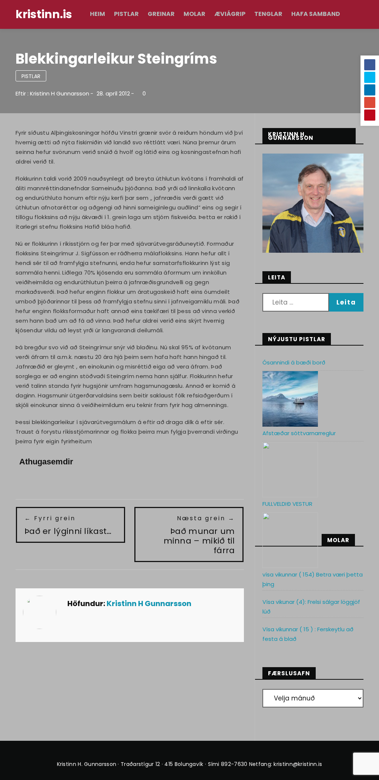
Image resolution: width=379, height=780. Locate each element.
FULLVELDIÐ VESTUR (287, 504)
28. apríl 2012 (113, 93)
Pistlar (126, 14)
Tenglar (268, 14)
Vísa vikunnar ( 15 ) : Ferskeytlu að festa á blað (307, 634)
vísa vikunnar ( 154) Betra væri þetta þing (312, 579)
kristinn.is (44, 14)
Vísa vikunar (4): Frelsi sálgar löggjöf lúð (311, 606)
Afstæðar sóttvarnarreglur (299, 433)
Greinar (161, 14)
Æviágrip (229, 14)
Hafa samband (315, 14)
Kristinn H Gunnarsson (59, 93)
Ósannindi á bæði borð (293, 362)
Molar (194, 14)
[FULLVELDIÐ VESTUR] (290, 540)
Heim (97, 14)
